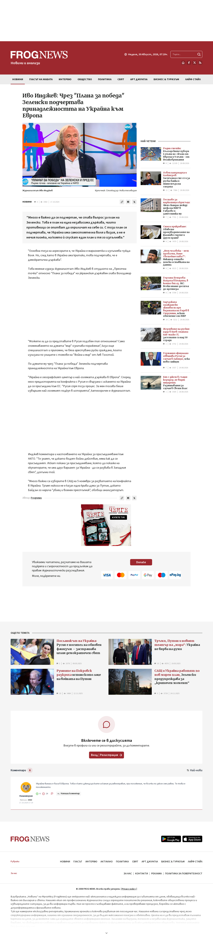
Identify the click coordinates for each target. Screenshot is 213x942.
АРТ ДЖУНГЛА (150, 861)
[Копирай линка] (122, 202)
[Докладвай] (52, 794)
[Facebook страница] (189, 63)
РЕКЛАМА (156, 873)
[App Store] (192, 839)
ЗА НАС (128, 873)
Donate (141, 562)
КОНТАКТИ (141, 873)
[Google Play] (171, 839)
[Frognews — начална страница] (30, 839)
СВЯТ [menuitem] (120, 79)
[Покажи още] (106, 933)
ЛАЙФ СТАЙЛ (195, 861)
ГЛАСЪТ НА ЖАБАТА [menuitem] (41, 79)
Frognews (36, 498)
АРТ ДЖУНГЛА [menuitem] (138, 79)
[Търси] (199, 54)
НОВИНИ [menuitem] (17, 79)
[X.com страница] (194, 63)
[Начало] (183, 63)
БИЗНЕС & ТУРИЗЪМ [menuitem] (166, 79)
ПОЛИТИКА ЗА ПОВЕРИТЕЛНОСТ (183, 873)
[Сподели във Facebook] (128, 202)
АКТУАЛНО (107, 861)
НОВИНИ (27, 201)
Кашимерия (26, 796)
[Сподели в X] (134, 202)
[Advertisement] (106, 20)
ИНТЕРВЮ (91, 861)
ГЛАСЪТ (77, 861)
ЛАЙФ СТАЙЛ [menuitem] (193, 79)
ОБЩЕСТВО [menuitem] (85, 79)
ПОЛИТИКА (122, 861)
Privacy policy (129, 889)
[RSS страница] (200, 63)
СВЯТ (135, 861)
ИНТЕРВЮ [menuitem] (65, 79)
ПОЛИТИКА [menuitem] (104, 79)
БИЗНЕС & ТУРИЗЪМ (173, 861)
